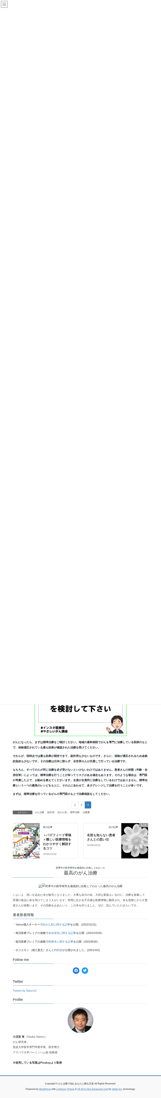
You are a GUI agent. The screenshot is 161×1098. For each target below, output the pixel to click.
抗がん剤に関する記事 (56, 924)
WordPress (45, 1089)
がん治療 (39, 812)
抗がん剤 (62, 812)
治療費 (86, 812)
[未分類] (134, 831)
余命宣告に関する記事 (62, 933)
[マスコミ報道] (26, 830)
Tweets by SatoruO (25, 990)
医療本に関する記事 (60, 941)
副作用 (50, 812)
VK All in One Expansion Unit (92, 1089)
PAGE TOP (153, 1061)
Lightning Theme (65, 1089)
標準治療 (75, 812)
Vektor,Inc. (117, 1089)
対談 (59, 950)
